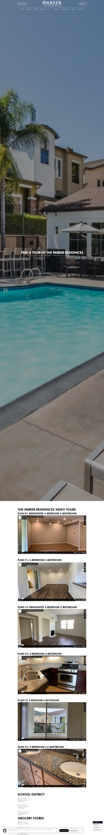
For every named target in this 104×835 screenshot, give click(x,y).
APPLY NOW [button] (82, 3)
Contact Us (81, 9)
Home (21, 9)
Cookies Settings (74, 830)
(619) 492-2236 (22, 3)
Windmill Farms (21, 821)
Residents (56, 9)
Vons (19, 826)
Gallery (42, 9)
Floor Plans (28, 9)
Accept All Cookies (64, 830)
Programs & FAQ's (65, 9)
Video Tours (49, 9)
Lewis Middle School (23, 804)
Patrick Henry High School (24, 810)
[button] (5, 831)
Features (36, 9)
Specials (74, 9)
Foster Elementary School (24, 797)
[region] (44, 830)
